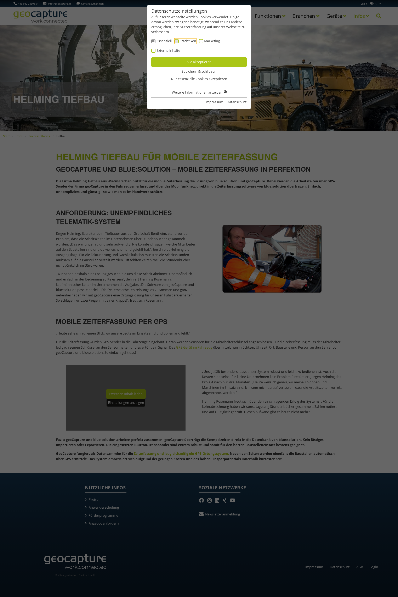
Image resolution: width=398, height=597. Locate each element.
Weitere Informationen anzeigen (197, 92)
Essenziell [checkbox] (164, 41)
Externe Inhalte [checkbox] (168, 50)
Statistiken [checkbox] (188, 41)
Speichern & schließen (199, 71)
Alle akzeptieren (199, 62)
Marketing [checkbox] (212, 41)
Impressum (214, 102)
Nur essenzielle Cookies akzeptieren (199, 79)
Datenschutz (237, 102)
